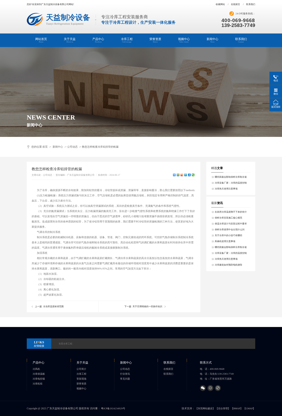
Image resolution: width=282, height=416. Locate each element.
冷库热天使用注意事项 (226, 189)
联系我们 (250, 4)
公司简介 (81, 369)
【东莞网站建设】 (205, 408)
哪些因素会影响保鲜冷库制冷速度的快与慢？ (231, 178)
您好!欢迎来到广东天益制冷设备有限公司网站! (50, 4)
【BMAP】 (237, 408)
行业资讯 (125, 374)
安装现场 (81, 378)
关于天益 (70, 40)
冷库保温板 (39, 374)
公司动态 (72, 146)
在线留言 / (237, 4)
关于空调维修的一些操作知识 (147, 306)
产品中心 (98, 40)
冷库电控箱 (39, 378)
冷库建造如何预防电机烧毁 (228, 265)
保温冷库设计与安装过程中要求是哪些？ (231, 224)
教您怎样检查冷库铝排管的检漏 (100, 146)
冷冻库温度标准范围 (53, 306)
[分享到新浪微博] (181, 175)
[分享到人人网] (189, 175)
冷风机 (36, 369)
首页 (45, 146)
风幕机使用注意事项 (225, 241)
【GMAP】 (249, 408)
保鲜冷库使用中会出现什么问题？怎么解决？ (229, 230)
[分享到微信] (193, 175)
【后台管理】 (223, 408)
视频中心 (184, 40)
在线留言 (168, 369)
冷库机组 (37, 383)
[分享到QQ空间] (178, 175)
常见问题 (125, 378)
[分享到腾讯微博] (185, 175)
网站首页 (41, 40)
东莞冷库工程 (65, 344)
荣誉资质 (155, 40)
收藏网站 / (222, 4)
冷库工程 (127, 40)
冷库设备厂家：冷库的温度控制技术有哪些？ (231, 184)
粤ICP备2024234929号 (113, 408)
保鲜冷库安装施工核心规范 (228, 218)
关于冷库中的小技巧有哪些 (228, 235)
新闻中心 (212, 40)
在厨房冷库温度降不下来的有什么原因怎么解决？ (231, 213)
